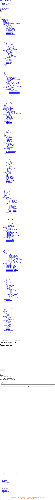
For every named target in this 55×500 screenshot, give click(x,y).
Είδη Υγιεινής (6, 197)
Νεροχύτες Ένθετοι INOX (13, 255)
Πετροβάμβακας (9, 80)
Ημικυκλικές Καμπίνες (12, 224)
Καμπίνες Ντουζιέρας (10, 219)
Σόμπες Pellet (8, 315)
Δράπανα (8, 175)
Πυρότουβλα (8, 61)
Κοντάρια (8, 130)
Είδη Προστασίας (7, 136)
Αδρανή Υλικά (6, 20)
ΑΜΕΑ (7, 212)
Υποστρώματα (8, 119)
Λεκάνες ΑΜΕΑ (11, 213)
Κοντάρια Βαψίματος (10, 145)
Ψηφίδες (7, 284)
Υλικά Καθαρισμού (7, 73)
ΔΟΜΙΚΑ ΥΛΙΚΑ (5, 19)
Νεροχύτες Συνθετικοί (10, 260)
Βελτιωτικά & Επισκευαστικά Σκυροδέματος (12, 23)
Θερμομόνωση (6, 75)
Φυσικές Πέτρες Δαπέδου (10, 276)
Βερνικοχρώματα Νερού (10, 117)
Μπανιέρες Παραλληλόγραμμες (11, 232)
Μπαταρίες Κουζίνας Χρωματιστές (12, 267)
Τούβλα (5, 58)
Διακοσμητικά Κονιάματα (10, 28)
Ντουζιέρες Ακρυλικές (12, 210)
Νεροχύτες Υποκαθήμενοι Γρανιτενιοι (15, 259)
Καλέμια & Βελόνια (9, 162)
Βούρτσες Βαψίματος (10, 129)
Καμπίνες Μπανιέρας (10, 225)
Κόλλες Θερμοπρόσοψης (10, 30)
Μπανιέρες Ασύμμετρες (10, 233)
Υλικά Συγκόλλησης (9, 54)
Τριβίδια (7, 170)
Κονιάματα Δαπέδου (9, 32)
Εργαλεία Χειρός (7, 153)
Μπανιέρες (6, 230)
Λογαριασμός (4, 480)
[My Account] (2, 15)
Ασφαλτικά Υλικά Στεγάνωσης (14, 91)
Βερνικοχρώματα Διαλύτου (11, 112)
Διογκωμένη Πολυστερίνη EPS (11, 78)
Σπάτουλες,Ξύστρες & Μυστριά (11, 168)
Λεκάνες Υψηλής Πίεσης (13, 202)
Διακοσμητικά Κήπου (10, 285)
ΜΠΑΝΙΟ (4, 196)
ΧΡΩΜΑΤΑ (4, 105)
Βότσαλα (8, 283)
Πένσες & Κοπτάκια (12, 159)
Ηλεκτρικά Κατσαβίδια (10, 177)
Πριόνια (10, 160)
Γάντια (7, 138)
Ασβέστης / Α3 (6, 21)
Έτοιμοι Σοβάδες (9, 27)
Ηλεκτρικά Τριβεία (9, 178)
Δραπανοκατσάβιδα (9, 176)
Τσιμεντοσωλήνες (9, 71)
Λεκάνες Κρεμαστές (12, 201)
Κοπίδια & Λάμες (12, 157)
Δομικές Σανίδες (9, 52)
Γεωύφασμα (8, 98)
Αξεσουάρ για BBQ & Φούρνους (14, 293)
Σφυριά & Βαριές (9, 169)
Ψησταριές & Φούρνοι (10, 289)
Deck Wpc (6, 193)
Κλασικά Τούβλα (9, 60)
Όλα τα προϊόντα (9, 25)
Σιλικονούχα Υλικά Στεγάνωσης (14, 92)
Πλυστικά (8, 181)
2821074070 (2, 0)
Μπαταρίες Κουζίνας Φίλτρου (11, 269)
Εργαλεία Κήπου (7, 148)
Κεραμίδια (6, 35)
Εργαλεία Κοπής (9, 156)
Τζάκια (5, 316)
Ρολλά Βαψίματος (9, 132)
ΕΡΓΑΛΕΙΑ (4, 135)
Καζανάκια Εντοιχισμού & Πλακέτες (12, 229)
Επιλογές (2, 369)
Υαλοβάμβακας (9, 81)
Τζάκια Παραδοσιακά (10, 319)
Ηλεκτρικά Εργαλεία (7, 172)
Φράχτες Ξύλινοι (11, 295)
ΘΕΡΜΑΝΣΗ (4, 311)
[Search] (1, 11)
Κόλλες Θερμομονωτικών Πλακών (12, 83)
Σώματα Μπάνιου (7, 335)
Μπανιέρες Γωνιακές (10, 234)
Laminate (5, 189)
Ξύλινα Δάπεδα (7, 190)
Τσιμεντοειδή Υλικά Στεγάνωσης (14, 93)
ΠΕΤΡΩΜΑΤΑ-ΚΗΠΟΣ (7, 340)
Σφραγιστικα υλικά (9, 103)
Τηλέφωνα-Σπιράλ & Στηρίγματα (12, 247)
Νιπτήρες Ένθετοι (12, 207)
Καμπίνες (6, 217)
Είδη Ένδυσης (8, 140)
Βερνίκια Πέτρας (9, 123)
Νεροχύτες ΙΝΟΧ (9, 254)
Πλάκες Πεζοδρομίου (10, 70)
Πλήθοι (5, 64)
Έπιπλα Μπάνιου (7, 250)
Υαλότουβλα (8, 63)
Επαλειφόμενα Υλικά (10, 89)
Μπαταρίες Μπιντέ (9, 242)
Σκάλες (5, 309)
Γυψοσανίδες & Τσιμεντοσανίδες (12, 44)
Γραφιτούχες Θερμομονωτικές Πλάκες (13, 79)
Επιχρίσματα (8, 57)
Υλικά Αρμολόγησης (10, 47)
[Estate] (8, 355)
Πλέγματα (6, 72)
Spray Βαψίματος (7, 133)
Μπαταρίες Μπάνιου (7, 237)
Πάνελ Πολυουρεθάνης (10, 85)
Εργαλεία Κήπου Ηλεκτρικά (11, 151)
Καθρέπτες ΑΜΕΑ (12, 216)
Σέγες (7, 179)
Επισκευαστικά (9, 26)
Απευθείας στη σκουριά (10, 111)
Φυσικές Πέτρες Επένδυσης (11, 275)
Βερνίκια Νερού (9, 116)
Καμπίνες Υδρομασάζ (10, 226)
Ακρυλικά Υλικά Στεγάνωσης (14, 90)
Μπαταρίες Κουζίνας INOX (11, 266)
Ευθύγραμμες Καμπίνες (13, 220)
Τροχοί (7, 174)
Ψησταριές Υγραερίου (12, 291)
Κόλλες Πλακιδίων (9, 31)
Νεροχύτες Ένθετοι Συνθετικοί (14, 261)
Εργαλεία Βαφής (9, 182)
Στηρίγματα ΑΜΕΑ (12, 215)
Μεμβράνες (8, 99)
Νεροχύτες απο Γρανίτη (10, 257)
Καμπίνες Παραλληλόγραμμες (14, 223)
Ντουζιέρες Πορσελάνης (13, 211)
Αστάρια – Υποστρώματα (8, 108)
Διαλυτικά (6, 120)
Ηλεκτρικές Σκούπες (10, 180)
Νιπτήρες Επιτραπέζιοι (12, 205)
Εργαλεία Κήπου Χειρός (10, 150)
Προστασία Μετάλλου (8, 109)
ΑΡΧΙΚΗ (3, 2)
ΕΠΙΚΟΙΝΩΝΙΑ (5, 4)
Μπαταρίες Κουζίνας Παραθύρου (12, 270)
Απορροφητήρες (7, 272)
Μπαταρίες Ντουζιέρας (10, 241)
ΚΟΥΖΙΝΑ (4, 251)
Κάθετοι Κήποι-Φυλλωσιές (13, 297)
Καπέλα (7, 323)
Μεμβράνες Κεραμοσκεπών (13, 102)
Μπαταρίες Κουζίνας (7, 263)
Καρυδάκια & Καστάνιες (10, 163)
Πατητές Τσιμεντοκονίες (10, 34)
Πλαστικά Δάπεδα (7, 192)
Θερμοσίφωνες (7, 334)
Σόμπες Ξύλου (8, 314)
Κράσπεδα (8, 68)
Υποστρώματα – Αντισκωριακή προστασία (13, 113)
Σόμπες (5, 312)
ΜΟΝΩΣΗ (4, 74)
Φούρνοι (10, 292)
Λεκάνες (7, 199)
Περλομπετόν (8, 84)
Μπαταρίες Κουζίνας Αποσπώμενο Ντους (13, 268)
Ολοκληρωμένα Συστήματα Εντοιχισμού (13, 248)
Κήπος (5, 281)
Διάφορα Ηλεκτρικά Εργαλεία (11, 187)
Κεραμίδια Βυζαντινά (10, 39)
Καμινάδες (6, 320)
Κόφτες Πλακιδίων (12, 158)
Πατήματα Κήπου (9, 286)
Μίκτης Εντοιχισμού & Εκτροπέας (12, 245)
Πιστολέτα (8, 183)
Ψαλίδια (10, 161)
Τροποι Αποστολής (5, 483)
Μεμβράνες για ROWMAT (11, 56)
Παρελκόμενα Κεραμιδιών (11, 41)
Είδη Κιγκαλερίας (7, 299)
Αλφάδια (10, 166)
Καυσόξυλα (8, 329)
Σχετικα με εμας (5, 488)
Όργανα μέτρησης (9, 165)
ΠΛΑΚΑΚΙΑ (4, 195)
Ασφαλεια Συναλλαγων (6, 492)
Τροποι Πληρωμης (5, 482)
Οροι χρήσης (4, 490)
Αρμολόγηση (6, 22)
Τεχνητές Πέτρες (7, 277)
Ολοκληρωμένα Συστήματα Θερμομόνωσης (14, 86)
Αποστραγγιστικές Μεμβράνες (14, 100)
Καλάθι (3, 481)
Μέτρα (10, 167)
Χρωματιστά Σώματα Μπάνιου (11, 338)
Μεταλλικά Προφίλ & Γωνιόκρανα (12, 46)
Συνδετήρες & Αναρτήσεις (10, 48)
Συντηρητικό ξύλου (9, 118)
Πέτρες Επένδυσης (9, 279)
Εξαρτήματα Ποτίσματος (10, 152)
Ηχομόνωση (6, 104)
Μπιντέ (7, 203)
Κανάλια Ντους (7, 249)
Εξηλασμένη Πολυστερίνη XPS (11, 77)
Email (2, 382)
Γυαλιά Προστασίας (9, 139)
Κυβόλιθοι (8, 69)
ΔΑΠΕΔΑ (4, 188)
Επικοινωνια (4, 489)
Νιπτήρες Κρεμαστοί (12, 206)
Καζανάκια (6, 227)
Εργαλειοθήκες (9, 171)
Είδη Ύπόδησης (9, 141)
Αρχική (1, 340)
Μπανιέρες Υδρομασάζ (10, 236)
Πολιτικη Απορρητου (5, 491)
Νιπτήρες (8, 204)
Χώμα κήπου (8, 288)
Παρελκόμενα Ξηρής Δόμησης (11, 49)
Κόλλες (5, 306)
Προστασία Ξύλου (7, 114)
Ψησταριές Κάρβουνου (12, 290)
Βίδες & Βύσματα (9, 45)
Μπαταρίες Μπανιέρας (10, 240)
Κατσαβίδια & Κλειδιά (10, 164)
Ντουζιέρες (8, 209)
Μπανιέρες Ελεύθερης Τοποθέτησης (12, 235)
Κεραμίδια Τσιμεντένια (10, 38)
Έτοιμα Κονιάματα (7, 24)
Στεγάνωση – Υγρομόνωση (9, 87)
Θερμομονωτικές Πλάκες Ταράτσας (12, 82)
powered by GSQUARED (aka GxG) (27, 498)
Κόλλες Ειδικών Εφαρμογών (11, 29)
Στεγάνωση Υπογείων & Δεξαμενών (12, 97)
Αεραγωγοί (8, 322)
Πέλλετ (7, 327)
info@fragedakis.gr (8, 0)
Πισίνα (7, 124)
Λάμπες (7, 304)
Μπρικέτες (8, 328)
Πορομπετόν (6, 65)
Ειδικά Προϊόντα (7, 121)
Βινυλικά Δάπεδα (7, 191)
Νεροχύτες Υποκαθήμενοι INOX (14, 256)
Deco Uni (8, 287)
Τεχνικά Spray (6, 134)
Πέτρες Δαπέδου (9, 280)
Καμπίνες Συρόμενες (12, 221)
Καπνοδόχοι (8, 324)
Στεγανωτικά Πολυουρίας (13, 94)
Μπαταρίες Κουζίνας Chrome (11, 265)
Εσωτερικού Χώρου (7, 106)
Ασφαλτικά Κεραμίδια (10, 40)
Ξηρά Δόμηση (6, 42)
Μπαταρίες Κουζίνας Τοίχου (11, 271)
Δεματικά (8, 305)
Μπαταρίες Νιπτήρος (10, 239)
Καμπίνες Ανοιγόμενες (12, 222)
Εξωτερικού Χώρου (7, 107)
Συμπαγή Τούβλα (9, 62)
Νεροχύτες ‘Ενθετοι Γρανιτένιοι (14, 258)
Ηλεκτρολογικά (7, 301)
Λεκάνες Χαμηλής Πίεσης (13, 200)
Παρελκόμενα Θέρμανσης (8, 330)
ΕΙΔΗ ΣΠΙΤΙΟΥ (5, 298)
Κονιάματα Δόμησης (9, 33)
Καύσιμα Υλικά (7, 325)
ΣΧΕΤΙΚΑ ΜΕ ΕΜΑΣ (6, 3)
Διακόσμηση (6, 310)
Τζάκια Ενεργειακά (9, 318)
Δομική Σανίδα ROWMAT (8, 50)
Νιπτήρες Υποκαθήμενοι (13, 208)
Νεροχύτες (6, 252)
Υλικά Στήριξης (9, 53)
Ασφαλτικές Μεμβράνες (13, 101)
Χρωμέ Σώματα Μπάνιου (10, 337)
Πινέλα (7, 131)
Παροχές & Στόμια (9, 246)
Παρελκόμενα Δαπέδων (8, 194)
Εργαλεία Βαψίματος (7, 127)
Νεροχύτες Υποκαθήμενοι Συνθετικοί (15, 262)
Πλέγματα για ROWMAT (10, 55)
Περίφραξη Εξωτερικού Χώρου (11, 294)
